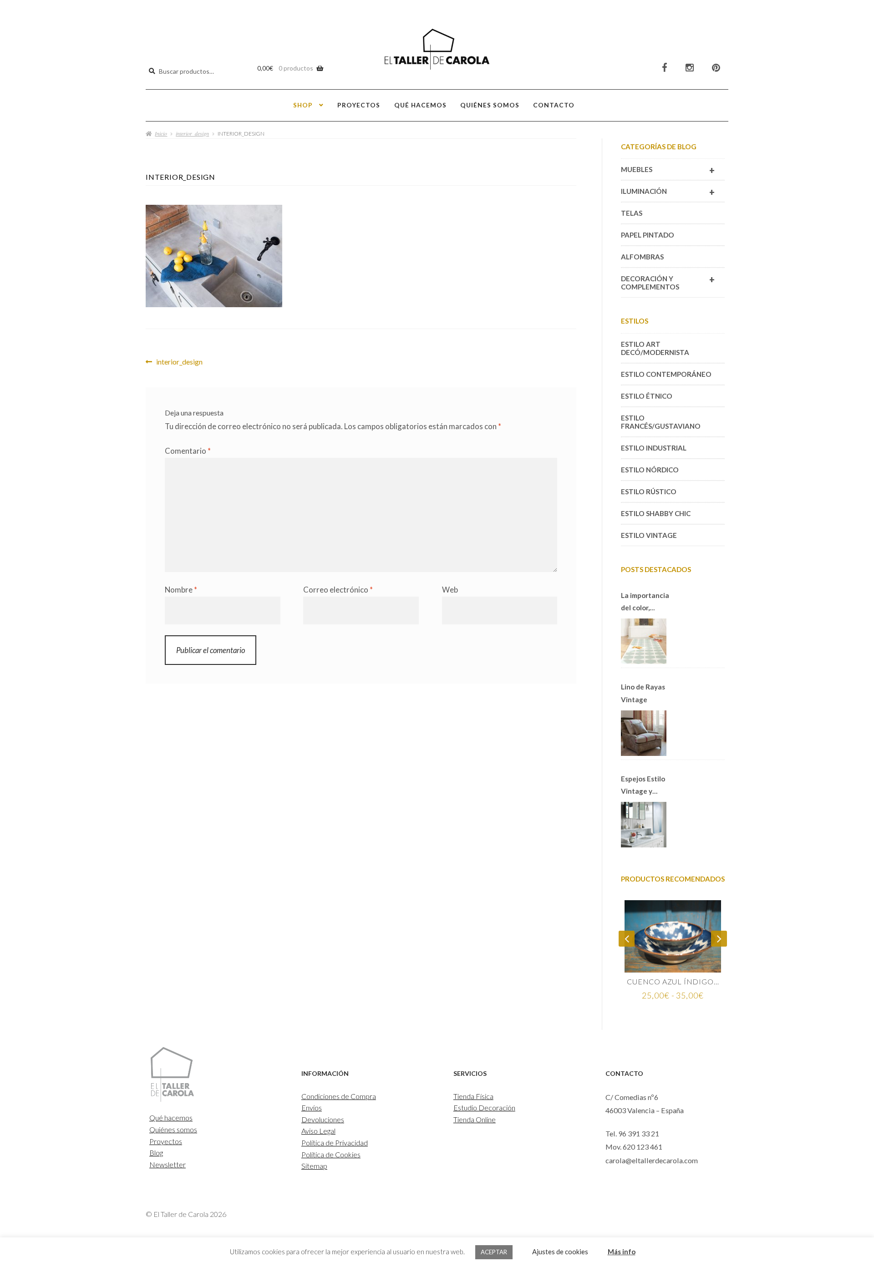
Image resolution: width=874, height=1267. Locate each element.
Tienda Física (473, 1096)
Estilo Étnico (646, 396)
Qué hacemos (420, 105)
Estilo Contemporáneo (666, 374)
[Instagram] (689, 67)
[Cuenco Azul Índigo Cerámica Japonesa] (673, 936)
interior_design (192, 133)
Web (450, 589)
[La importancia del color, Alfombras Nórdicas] (643, 641)
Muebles (668, 170)
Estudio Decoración (484, 1107)
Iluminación (668, 192)
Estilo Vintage (649, 535)
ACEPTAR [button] (494, 1252)
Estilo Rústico (648, 491)
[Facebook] (665, 67)
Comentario (188, 451)
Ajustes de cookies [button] (560, 1251)
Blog (156, 1152)
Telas (631, 213)
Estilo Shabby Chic (656, 513)
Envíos (311, 1107)
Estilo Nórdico (650, 470)
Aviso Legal (318, 1130)
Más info (621, 1251)
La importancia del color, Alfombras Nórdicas (645, 602)
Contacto (553, 105)
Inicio (161, 133)
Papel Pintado (647, 235)
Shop (303, 105)
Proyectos (358, 105)
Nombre (181, 589)
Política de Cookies (331, 1154)
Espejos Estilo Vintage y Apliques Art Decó (643, 786)
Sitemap (314, 1165)
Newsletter (167, 1164)
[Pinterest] (716, 67)
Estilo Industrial (653, 448)
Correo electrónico (338, 589)
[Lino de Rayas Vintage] (643, 733)
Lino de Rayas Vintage (643, 693)
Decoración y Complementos (668, 282)
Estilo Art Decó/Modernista (655, 348)
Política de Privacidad (334, 1142)
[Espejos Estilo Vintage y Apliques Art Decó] (643, 824)
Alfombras (642, 257)
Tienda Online (474, 1119)
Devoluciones (322, 1119)
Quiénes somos (489, 105)
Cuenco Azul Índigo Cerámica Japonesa (673, 981)
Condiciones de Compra (338, 1096)
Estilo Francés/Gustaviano (661, 422)
